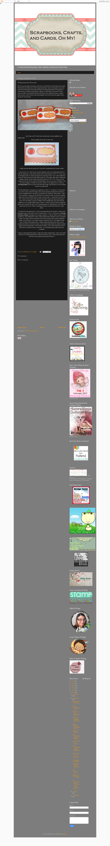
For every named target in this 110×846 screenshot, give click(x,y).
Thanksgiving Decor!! (76, 761)
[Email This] (43, 252)
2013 (73, 692)
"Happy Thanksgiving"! (76, 708)
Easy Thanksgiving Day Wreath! (76, 736)
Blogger (65, 834)
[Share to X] (47, 252)
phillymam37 (75, 110)
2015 (73, 688)
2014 (73, 690)
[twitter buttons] (74, 221)
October (75, 791)
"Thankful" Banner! (75, 731)
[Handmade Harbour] (81, 503)
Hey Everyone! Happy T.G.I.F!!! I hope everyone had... (76, 784)
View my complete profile (76, 112)
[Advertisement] (42, 313)
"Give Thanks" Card (75, 772)
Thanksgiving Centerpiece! (76, 756)
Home (19, 72)
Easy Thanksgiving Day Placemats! (76, 748)
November (76, 698)
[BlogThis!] (45, 252)
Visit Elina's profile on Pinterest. (78, 237)
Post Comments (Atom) (31, 331)
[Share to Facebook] (48, 252)
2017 (73, 683)
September (76, 795)
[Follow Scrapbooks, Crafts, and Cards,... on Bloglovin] (77, 230)
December (76, 694)
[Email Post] (40, 251)
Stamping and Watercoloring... (76, 713)
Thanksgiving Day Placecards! (76, 766)
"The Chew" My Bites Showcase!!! (76, 720)
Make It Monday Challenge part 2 (76, 726)
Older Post (62, 327)
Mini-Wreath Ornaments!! (76, 703)
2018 (73, 681)
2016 (73, 685)
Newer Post (22, 327)
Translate (82, 122)
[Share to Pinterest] (50, 252)
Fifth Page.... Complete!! (76, 777)
